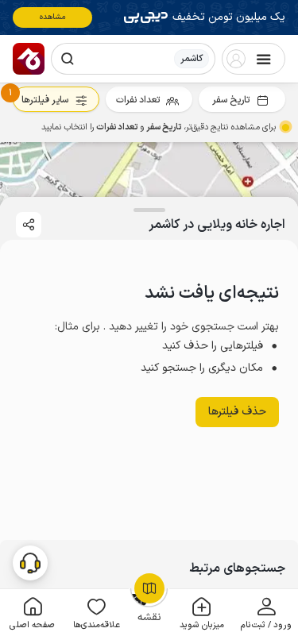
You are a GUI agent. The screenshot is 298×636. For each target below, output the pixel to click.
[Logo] (29, 59)
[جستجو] (67, 58)
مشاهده (53, 17)
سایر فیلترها (44, 100)
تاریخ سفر (231, 100)
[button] (266, 612)
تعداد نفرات (138, 100)
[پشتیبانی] (30, 562)
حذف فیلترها (237, 411)
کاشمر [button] (191, 59)
